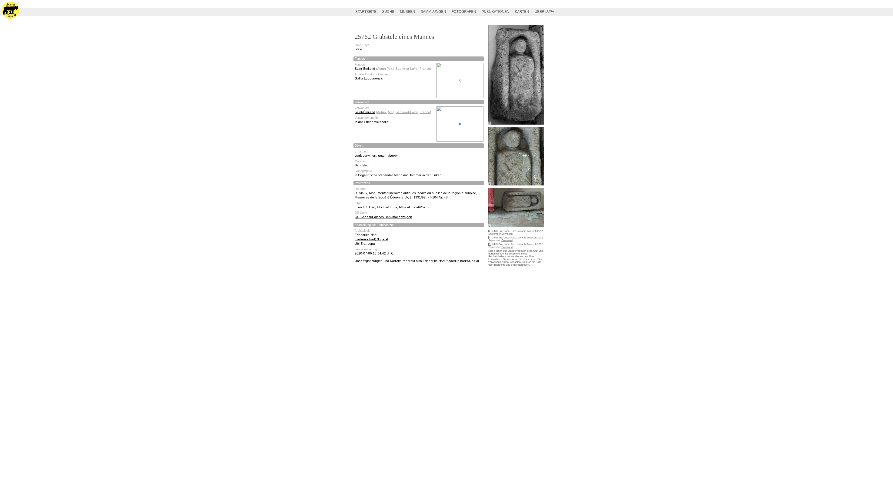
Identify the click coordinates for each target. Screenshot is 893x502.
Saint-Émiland (365, 68)
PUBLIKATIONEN (495, 11)
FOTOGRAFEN (464, 11)
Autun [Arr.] (385, 68)
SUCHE (388, 11)
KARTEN (522, 11)
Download (507, 233)
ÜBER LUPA (544, 11)
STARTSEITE (366, 11)
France (425, 68)
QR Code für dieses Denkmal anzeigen (383, 217)
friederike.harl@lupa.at (371, 239)
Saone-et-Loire (407, 68)
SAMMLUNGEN (433, 11)
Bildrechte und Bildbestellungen (511, 264)
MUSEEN (407, 11)
